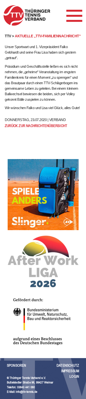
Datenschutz (68, 365)
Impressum (70, 371)
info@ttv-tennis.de (26, 391)
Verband (57, 120)
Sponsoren (16, 365)
